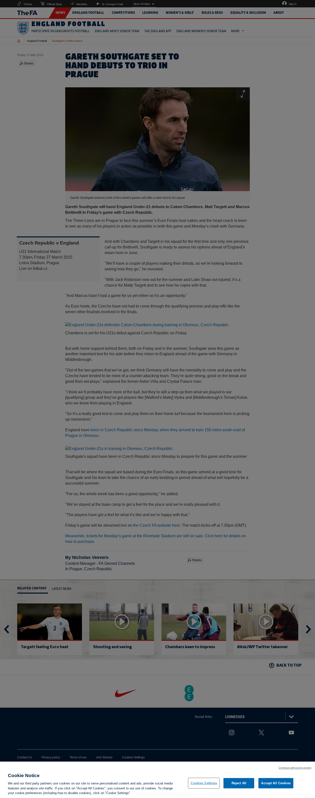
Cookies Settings (204, 783)
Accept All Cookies (275, 783)
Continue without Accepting (295, 767)
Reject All (239, 783)
